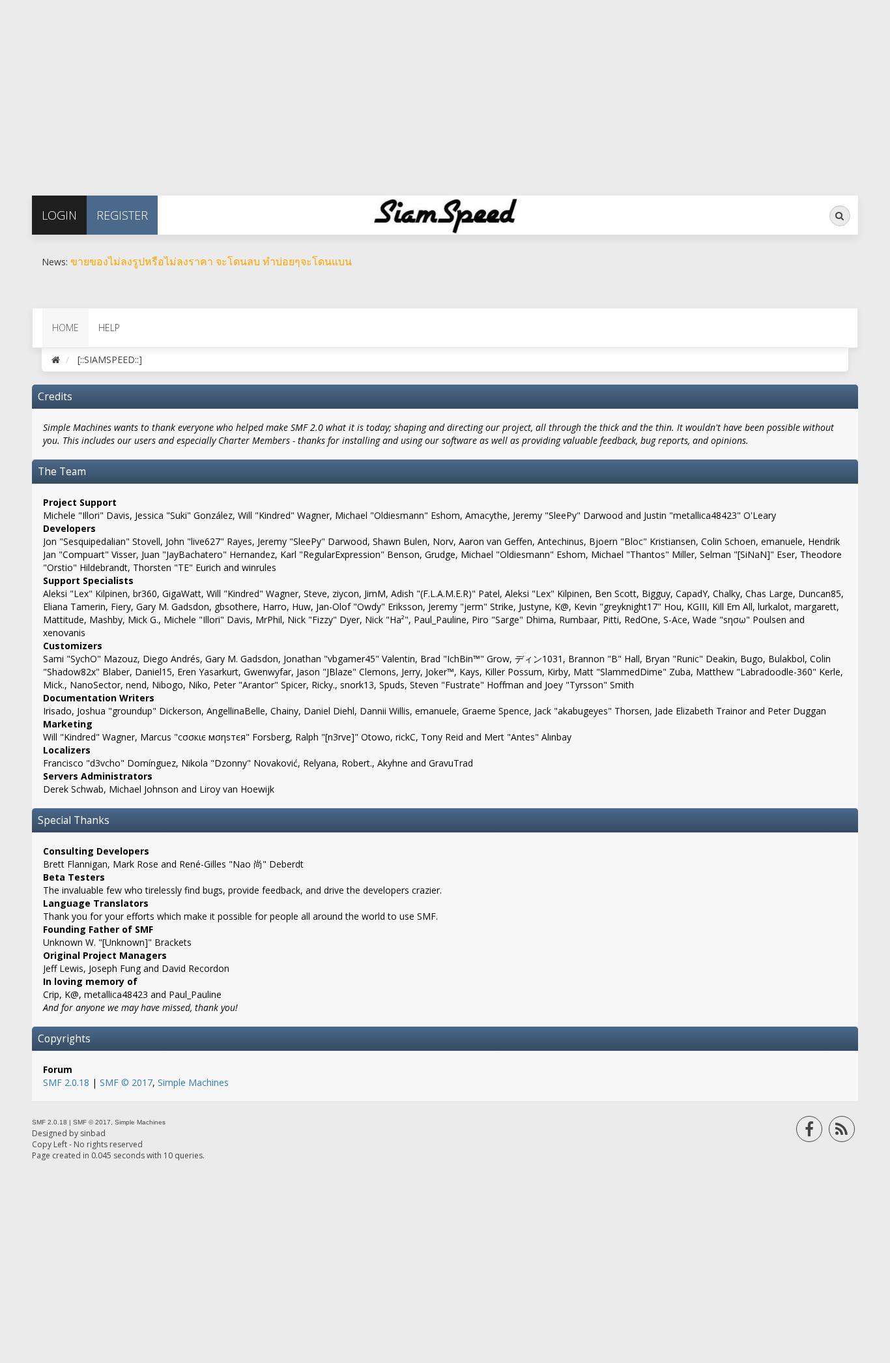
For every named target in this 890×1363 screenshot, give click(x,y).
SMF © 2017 (126, 1082)
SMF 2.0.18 (66, 1082)
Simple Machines (193, 1082)
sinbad (93, 1133)
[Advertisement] (391, 91)
